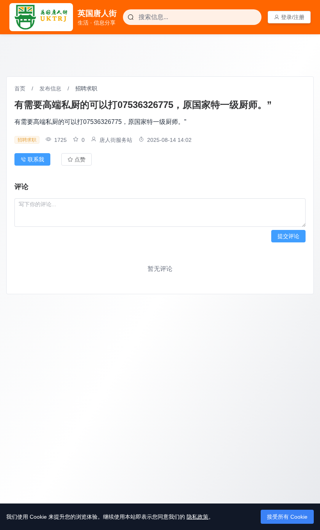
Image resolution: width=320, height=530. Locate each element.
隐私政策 (197, 517)
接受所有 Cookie (287, 517)
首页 (19, 88)
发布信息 (50, 88)
